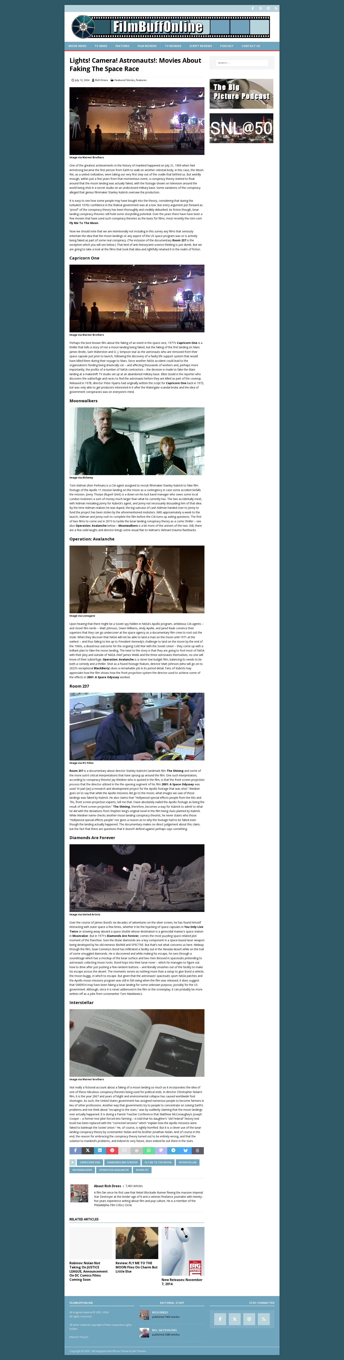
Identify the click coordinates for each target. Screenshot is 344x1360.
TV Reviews (173, 46)
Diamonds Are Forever (122, 1162)
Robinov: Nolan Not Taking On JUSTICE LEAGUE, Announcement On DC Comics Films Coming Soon (88, 1271)
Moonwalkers (82, 1170)
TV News (101, 46)
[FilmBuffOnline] (172, 39)
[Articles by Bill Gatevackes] (144, 1335)
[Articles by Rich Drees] (144, 1317)
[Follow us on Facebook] (252, 8)
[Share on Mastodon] (161, 1150)
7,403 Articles (134, 1186)
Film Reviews (147, 46)
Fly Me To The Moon (158, 1162)
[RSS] (276, 8)
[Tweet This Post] (88, 1150)
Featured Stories (125, 80)
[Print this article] (137, 1150)
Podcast (227, 46)
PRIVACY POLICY (78, 1337)
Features (122, 46)
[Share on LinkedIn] (100, 1150)
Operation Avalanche (114, 1170)
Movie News (77, 46)
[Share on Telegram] (173, 1150)
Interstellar (187, 1162)
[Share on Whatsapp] (149, 1150)
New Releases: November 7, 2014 (182, 1282)
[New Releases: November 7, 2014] (183, 1251)
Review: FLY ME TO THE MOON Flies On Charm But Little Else (137, 1267)
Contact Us (251, 46)
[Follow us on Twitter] (260, 8)
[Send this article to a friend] (124, 1150)
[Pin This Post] (112, 1150)
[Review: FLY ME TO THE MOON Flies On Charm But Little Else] (137, 1243)
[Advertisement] (242, 172)
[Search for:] (242, 63)
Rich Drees (101, 80)
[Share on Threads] (198, 1150)
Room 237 (142, 1170)
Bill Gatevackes (164, 1330)
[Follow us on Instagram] (268, 8)
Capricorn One (90, 1162)
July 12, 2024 (82, 80)
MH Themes (139, 1351)
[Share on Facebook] (75, 1150)
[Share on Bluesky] (185, 1150)
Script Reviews (201, 46)
